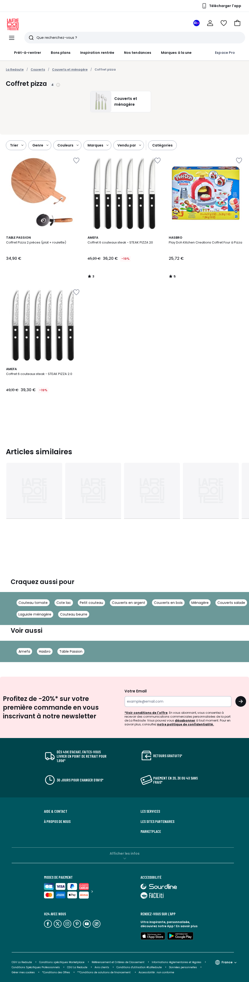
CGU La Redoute (77, 967)
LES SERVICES (150, 811)
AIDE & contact (55, 811)
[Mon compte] (210, 23)
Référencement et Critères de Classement (118, 962)
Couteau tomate (33, 602)
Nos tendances (137, 52)
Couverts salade (231, 602)
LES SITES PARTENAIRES (157, 821)
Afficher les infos (125, 853)
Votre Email (135, 691)
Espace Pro (225, 52)
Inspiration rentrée (97, 52)
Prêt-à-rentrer (27, 52)
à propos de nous (57, 821)
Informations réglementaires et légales (176, 962)
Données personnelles (183, 967)
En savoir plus (186, 926)
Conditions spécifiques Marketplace (61, 962)
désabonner (185, 720)
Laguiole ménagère (34, 614)
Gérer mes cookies (23, 972)
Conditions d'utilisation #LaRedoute (139, 967)
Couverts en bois (168, 602)
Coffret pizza (105, 69)
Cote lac (63, 602)
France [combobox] (227, 962)
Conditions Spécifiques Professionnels (36, 967)
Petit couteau (91, 602)
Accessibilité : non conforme (156, 972)
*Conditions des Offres (56, 972)
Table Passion (70, 651)
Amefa (24, 651)
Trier (14, 145)
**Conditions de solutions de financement (104, 972)
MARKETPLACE (151, 831)
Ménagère (200, 602)
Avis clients (102, 967)
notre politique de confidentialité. (185, 724)
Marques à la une (176, 52)
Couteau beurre (73, 614)
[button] (237, 23)
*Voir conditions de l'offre (146, 713)
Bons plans (61, 52)
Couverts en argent (128, 602)
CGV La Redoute (22, 962)
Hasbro (45, 651)
